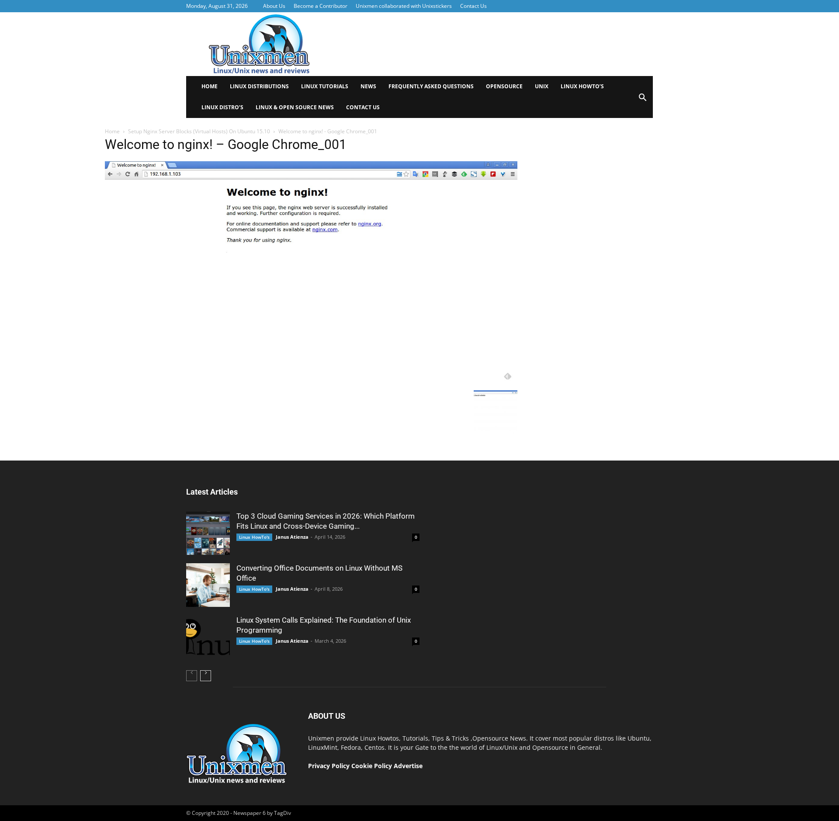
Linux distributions (259, 86)
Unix (541, 86)
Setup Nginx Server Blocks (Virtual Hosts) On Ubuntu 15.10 (199, 131)
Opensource (504, 86)
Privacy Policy (329, 766)
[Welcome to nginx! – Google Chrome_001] (311, 383)
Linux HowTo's (254, 537)
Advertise (408, 766)
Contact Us (473, 6)
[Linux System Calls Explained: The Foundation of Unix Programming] (208, 637)
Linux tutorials (324, 86)
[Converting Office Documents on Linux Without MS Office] (208, 585)
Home (209, 86)
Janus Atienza (292, 536)
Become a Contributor (320, 6)
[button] (642, 100)
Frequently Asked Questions (431, 86)
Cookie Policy (372, 766)
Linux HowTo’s (582, 86)
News (368, 86)
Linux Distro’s (222, 107)
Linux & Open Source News (295, 107)
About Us (274, 6)
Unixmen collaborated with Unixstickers (404, 6)
